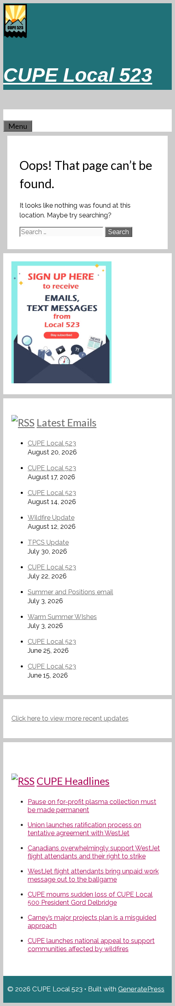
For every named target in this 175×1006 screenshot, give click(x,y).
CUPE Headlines (73, 781)
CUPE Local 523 (77, 75)
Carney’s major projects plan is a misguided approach (92, 922)
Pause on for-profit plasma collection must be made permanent (92, 806)
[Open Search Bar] (7, 114)
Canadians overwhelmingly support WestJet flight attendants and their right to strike (94, 852)
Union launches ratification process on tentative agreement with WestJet (84, 829)
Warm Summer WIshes (62, 617)
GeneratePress (141, 989)
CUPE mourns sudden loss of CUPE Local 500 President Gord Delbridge (90, 898)
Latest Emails (66, 422)
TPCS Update (48, 542)
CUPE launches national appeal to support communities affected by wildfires (91, 945)
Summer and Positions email (70, 592)
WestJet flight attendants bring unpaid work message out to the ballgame (93, 875)
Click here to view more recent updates (70, 718)
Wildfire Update (51, 517)
